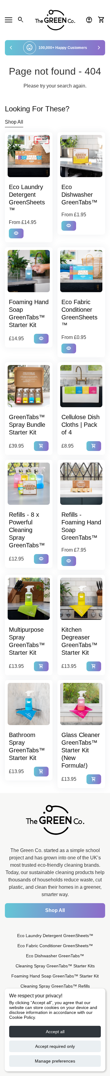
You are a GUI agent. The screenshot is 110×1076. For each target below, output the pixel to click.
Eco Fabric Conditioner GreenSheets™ (55, 945)
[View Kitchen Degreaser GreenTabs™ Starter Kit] (81, 599)
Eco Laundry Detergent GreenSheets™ (55, 935)
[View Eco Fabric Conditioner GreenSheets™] (81, 271)
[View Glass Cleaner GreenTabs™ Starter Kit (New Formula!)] (81, 704)
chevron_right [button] (99, 47)
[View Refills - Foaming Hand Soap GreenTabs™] (81, 484)
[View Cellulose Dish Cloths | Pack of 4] (81, 386)
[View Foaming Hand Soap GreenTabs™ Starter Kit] (29, 271)
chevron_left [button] (11, 47)
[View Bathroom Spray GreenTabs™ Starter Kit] (29, 704)
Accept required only (55, 1046)
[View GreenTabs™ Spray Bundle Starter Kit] (29, 386)
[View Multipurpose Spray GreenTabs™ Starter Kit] (29, 599)
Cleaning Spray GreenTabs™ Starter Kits (55, 965)
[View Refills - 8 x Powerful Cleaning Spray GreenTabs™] (29, 484)
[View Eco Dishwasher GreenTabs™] (81, 156)
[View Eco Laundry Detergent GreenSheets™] (29, 156)
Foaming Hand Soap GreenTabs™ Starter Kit (55, 976)
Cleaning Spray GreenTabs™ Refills (55, 986)
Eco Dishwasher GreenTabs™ (55, 955)
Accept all (55, 1031)
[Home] (55, 19)
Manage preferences (55, 1061)
